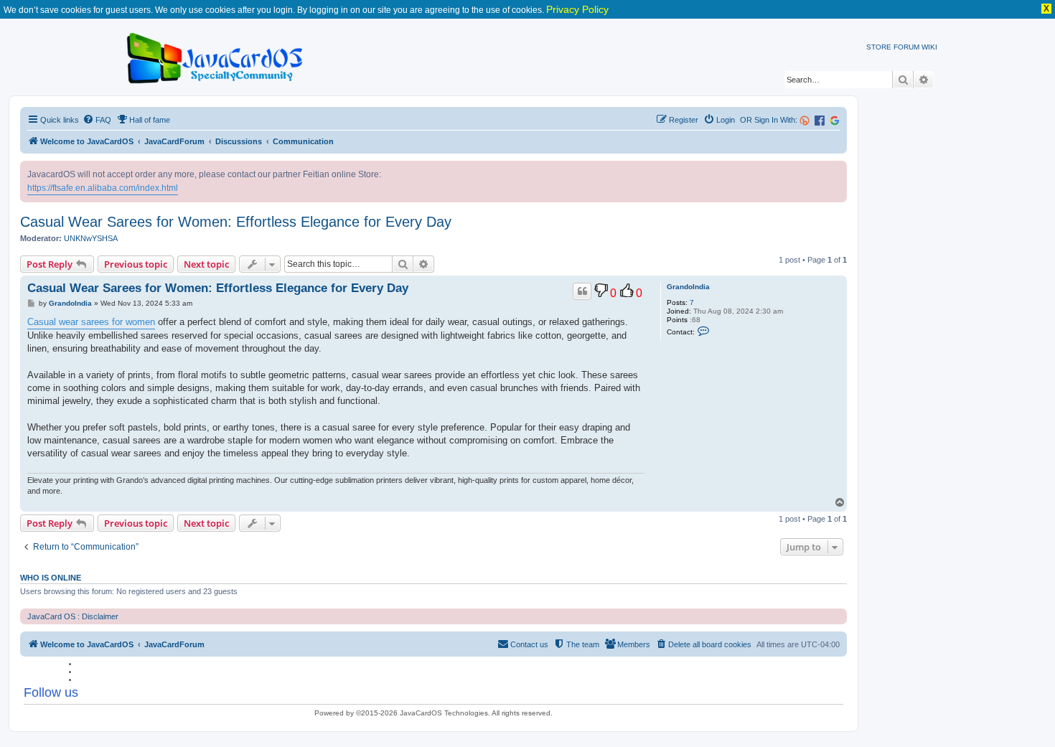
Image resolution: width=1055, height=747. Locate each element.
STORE (878, 47)
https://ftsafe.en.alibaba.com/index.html (102, 188)
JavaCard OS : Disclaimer (72, 616)
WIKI (929, 47)
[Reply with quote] (582, 291)
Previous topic (135, 264)
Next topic (206, 264)
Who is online (50, 577)
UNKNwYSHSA (91, 238)
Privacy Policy (577, 9)
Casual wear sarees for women (91, 321)
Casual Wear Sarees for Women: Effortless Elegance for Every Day (235, 222)
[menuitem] (97, 119)
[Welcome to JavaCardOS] (216, 55)
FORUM (906, 47)
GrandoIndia (688, 287)
